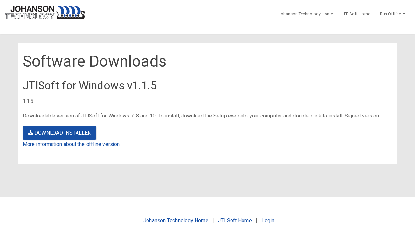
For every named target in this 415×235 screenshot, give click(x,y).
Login (267, 220)
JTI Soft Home (356, 13)
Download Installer (62, 133)
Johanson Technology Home (306, 13)
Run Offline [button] (391, 13)
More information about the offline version (71, 144)
